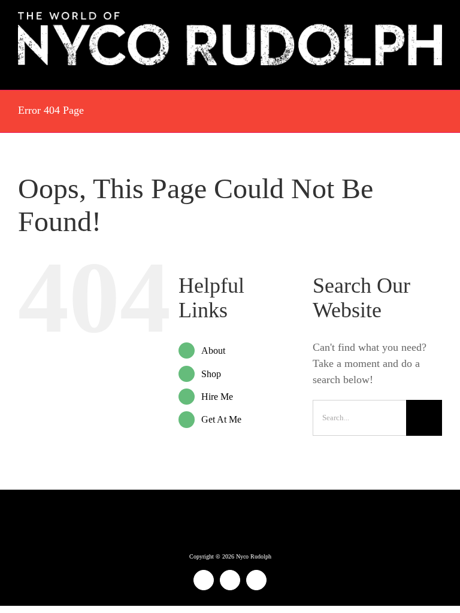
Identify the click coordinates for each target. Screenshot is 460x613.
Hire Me (217, 397)
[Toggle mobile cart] (415, 71)
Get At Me (221, 419)
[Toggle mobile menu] (437, 71)
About (213, 350)
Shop (211, 374)
